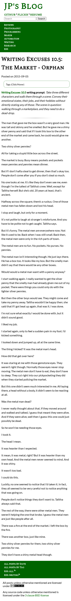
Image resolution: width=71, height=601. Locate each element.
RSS (6, 49)
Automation (11, 39)
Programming (12, 32)
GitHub (10, 15)
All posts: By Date (15, 564)
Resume (36, 15)
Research (10, 45)
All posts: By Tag (14, 567)
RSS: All (9, 571)
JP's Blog (23, 6)
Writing (9, 42)
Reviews (9, 25)
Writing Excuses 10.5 (13, 92)
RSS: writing (11, 575)
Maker (8, 35)
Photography (12, 28)
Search (41, 18)
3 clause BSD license (37, 595)
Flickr (23, 15)
